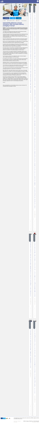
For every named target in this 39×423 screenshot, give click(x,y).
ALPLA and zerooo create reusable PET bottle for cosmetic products (30, 267)
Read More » (30, 98)
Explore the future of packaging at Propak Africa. (30, 346)
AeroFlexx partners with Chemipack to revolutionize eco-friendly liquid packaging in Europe (30, 50)
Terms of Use (15, 421)
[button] (38, 1)
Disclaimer (19, 421)
